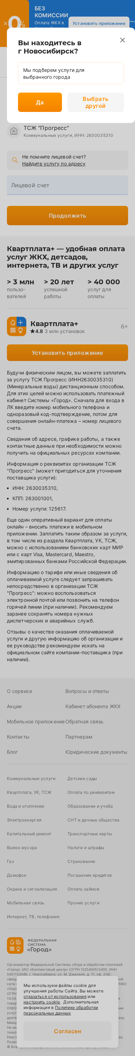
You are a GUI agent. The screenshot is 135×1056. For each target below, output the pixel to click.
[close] (122, 40)
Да (40, 102)
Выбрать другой (96, 102)
